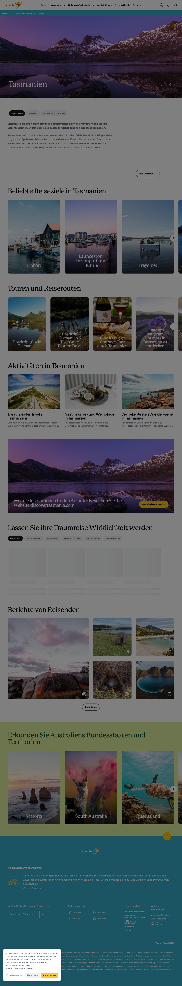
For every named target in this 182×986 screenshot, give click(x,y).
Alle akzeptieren (50, 975)
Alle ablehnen (33, 975)
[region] (32, 965)
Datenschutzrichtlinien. (24, 968)
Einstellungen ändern (15, 975)
